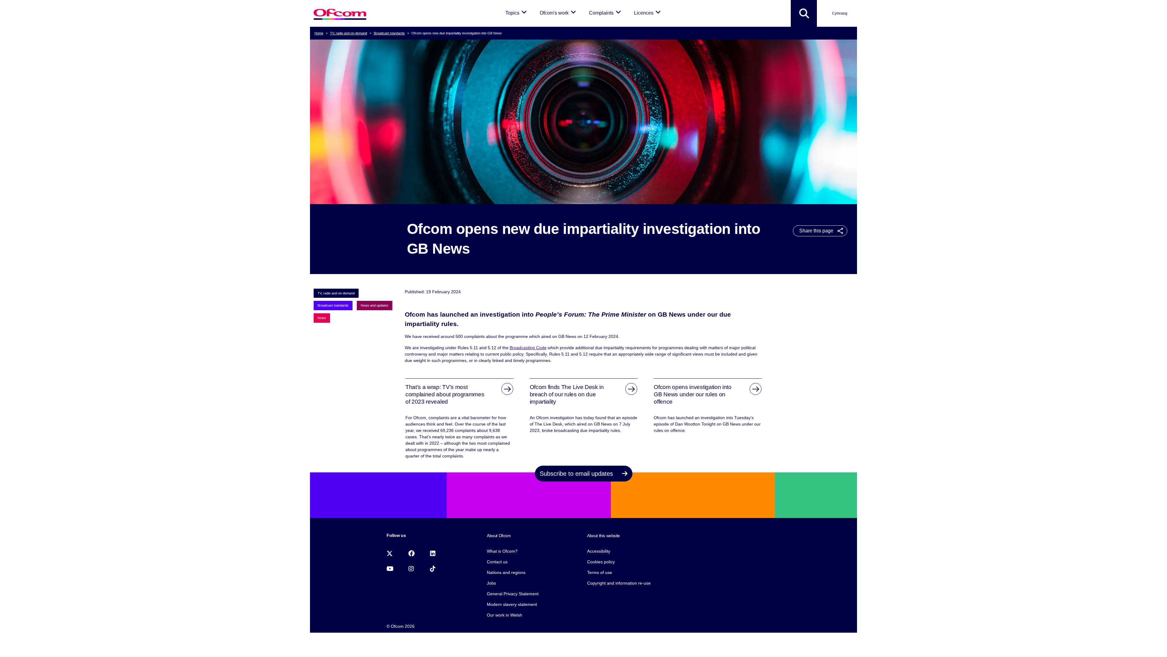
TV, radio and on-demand (348, 33)
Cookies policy (601, 561)
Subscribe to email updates (577, 473)
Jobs (491, 583)
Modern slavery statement (512, 604)
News (322, 318)
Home (319, 33)
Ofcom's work (559, 13)
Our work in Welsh (504, 615)
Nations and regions (506, 572)
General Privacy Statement (513, 593)
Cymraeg (839, 13)
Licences (648, 13)
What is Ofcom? (502, 551)
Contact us (497, 561)
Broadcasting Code (528, 347)
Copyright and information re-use (619, 583)
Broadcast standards (389, 33)
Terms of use (599, 572)
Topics (517, 13)
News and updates (374, 305)
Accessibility (598, 551)
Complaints (606, 13)
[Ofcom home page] (340, 14)
